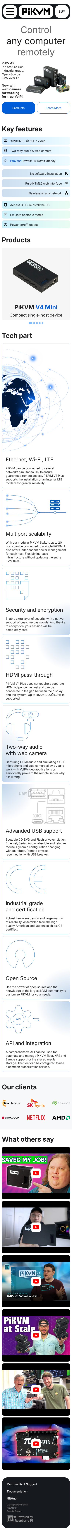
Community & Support (22, 1484)
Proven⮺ (16, 161)
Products (18, 108)
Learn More (53, 108)
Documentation (17, 1491)
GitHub (12, 1498)
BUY (62, 11)
